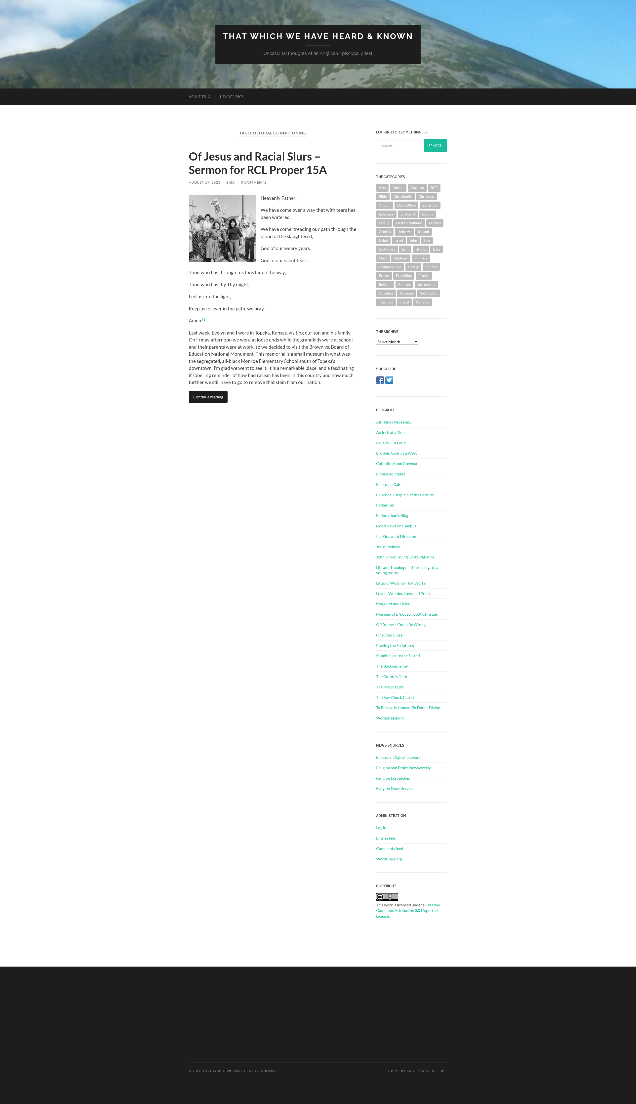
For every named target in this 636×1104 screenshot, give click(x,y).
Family (384, 223)
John (413, 240)
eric (230, 182)
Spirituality (428, 293)
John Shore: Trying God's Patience (405, 556)
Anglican (417, 187)
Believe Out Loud (391, 442)
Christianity (403, 196)
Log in (381, 827)
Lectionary (387, 249)
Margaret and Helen (393, 603)
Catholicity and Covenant (398, 463)
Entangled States (390, 473)
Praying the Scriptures (395, 645)
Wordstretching (389, 718)
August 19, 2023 (204, 182)
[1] (204, 319)
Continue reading (208, 396)
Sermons (406, 293)
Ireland (423, 231)
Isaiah (383, 240)
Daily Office (406, 205)
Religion (385, 284)
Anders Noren (420, 1071)
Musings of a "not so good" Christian (407, 614)
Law (427, 240)
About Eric (199, 97)
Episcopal (386, 214)
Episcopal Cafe (388, 484)
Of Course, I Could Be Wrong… (402, 624)
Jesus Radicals (388, 546)
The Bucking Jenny (392, 666)
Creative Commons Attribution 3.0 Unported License (408, 910)
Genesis (385, 231)
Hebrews (404, 231)
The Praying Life (389, 686)
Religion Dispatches (393, 778)
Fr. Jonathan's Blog (392, 515)
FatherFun (385, 505)
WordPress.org (389, 858)
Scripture (386, 293)
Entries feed (386, 838)
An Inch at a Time (390, 432)
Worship (422, 302)
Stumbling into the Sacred (398, 655)
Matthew (401, 258)
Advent (398, 187)
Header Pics (232, 97)
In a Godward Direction (396, 536)
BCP (434, 187)
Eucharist (407, 214)
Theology (386, 302)
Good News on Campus (396, 525)
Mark (383, 258)
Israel (399, 240)
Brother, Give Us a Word (397, 453)
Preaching (404, 275)
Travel (404, 302)
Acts (382, 187)
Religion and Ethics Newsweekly (403, 767)
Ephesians (430, 205)
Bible (383, 196)
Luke (436, 249)
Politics (431, 267)
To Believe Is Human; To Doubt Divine (408, 707)
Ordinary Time (390, 267)
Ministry (421, 258)
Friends (435, 223)
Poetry (413, 267)
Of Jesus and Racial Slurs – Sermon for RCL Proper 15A (258, 163)
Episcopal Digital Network (398, 757)
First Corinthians (409, 223)
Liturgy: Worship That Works (401, 583)
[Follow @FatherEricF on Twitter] (389, 382)
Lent (405, 249)
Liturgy (420, 249)
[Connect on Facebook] (380, 382)
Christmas (427, 196)
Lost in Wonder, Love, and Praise (403, 593)
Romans (404, 284)
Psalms (423, 275)
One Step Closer (390, 635)
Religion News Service (394, 788)
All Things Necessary (393, 422)
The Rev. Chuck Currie (395, 697)
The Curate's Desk (391, 676)
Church (385, 205)
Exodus (427, 214)
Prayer (384, 275)
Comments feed (389, 848)
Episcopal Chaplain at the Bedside (405, 494)
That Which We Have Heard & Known (318, 36)
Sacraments (426, 284)
